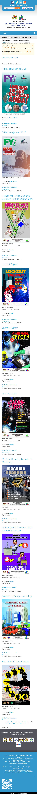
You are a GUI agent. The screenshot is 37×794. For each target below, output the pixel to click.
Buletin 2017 (13, 118)
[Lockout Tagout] (16, 287)
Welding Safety (9, 393)
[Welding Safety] (16, 417)
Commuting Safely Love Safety (17, 596)
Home (3, 42)
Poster (11, 250)
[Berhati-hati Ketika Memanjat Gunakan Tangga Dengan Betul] (16, 222)
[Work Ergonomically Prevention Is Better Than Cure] (16, 554)
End (27, 724)
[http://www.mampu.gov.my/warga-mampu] (18, 744)
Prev (12, 722)
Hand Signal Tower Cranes (15, 661)
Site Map (22, 734)
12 (10, 724)
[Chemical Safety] (16, 351)
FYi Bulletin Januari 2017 (14, 132)
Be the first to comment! (9, 123)
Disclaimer (14, 734)
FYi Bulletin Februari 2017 (15, 68)
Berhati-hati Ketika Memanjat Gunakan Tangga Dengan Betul (17, 197)
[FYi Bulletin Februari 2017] (16, 92)
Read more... (5, 125)
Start (7, 722)
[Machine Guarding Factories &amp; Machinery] (16, 485)
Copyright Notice (28, 732)
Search (17, 8)
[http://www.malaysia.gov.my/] (5, 740)
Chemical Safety (10, 327)
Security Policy (16, 732)
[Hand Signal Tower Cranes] (16, 685)
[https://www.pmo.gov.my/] (10, 740)
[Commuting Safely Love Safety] (16, 619)
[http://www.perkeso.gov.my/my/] (31, 740)
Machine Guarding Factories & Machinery (17, 460)
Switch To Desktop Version (18, 793)
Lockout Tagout (10, 264)
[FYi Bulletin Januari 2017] (16, 156)
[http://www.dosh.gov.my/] (26, 740)
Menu (3, 33)
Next (21, 724)
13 (14, 724)
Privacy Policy (5, 732)
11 (6, 724)
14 (17, 724)
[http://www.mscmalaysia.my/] (16, 740)
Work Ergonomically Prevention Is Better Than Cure (17, 529)
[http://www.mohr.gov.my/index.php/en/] (21, 740)
